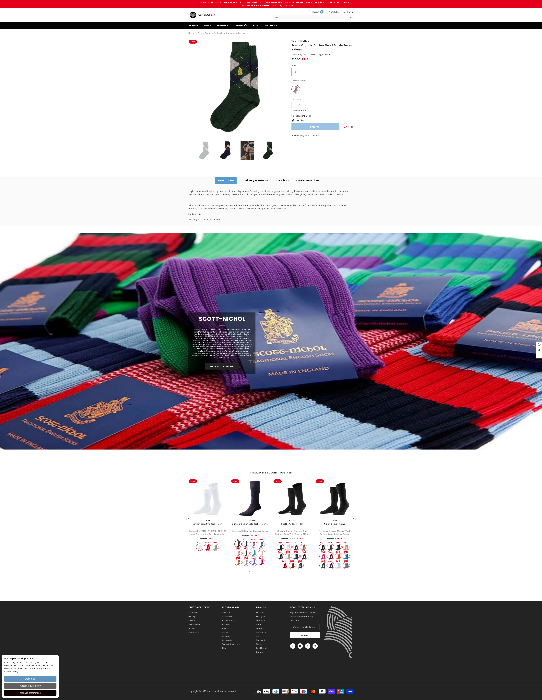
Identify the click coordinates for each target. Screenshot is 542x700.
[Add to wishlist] (345, 126)
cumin (238, 562)
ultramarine (253, 544)
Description (226, 180)
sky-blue (246, 562)
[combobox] (311, 17)
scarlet (207, 547)
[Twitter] (315, 646)
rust (292, 565)
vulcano (303, 547)
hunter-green (300, 565)
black (238, 544)
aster (253, 562)
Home (191, 33)
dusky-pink (238, 553)
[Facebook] (292, 646)
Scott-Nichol (300, 40)
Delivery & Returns (256, 180)
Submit (305, 635)
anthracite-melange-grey (338, 547)
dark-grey (330, 547)
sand (288, 556)
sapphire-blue (346, 556)
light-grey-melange (215, 547)
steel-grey (346, 565)
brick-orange (338, 556)
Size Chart (300, 120)
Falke (207, 520)
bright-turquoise (261, 544)
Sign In (350, 12)
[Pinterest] (307, 646)
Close (352, 4)
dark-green (246, 553)
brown (280, 556)
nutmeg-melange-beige (345, 547)
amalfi (253, 553)
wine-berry (330, 565)
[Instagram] (300, 646)
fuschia (261, 562)
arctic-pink (322, 556)
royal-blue (296, 556)
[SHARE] (351, 127)
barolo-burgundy (330, 556)
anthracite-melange (295, 547)
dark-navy (303, 556)
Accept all (30, 679)
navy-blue (245, 544)
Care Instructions (308, 180)
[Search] (313, 17)
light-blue (338, 565)
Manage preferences (30, 693)
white (199, 547)
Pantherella (250, 520)
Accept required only (30, 686)
